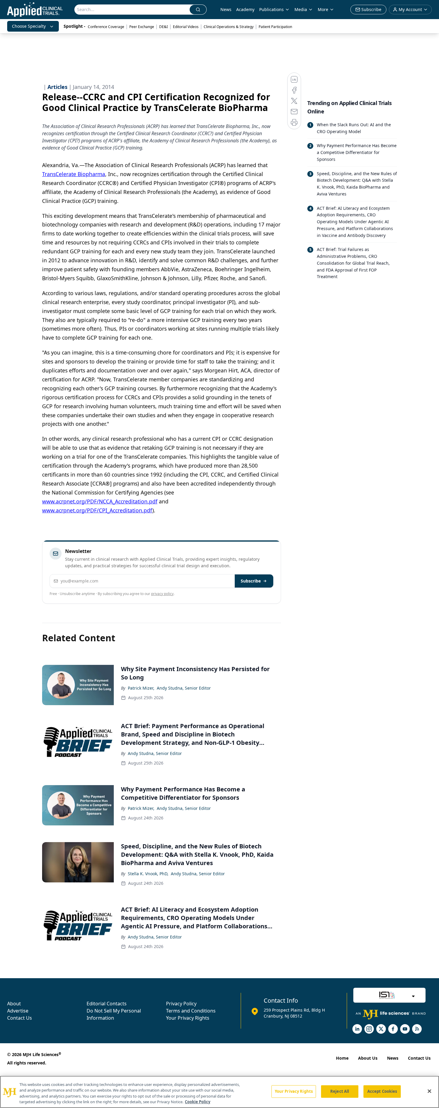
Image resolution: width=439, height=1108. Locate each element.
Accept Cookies (382, 1091)
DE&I (163, 26)
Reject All (339, 1091)
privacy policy (162, 593)
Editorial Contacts (107, 1003)
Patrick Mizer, (141, 688)
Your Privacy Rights (187, 1018)
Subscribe (251, 581)
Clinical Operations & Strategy (229, 26)
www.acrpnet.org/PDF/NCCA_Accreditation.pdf (99, 501)
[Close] (429, 1091)
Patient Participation (275, 26)
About (14, 1003)
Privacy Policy (181, 1003)
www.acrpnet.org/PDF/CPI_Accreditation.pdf (97, 510)
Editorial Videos (186, 26)
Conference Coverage (106, 26)
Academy (245, 9)
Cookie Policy (197, 1101)
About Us (367, 1058)
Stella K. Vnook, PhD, (148, 873)
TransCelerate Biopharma (73, 174)
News (225, 9)
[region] (219, 1092)
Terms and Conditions (191, 1010)
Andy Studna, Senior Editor (184, 688)
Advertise (17, 1010)
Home (342, 1058)
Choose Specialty (29, 26)
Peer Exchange (141, 26)
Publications (271, 9)
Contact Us (19, 1018)
